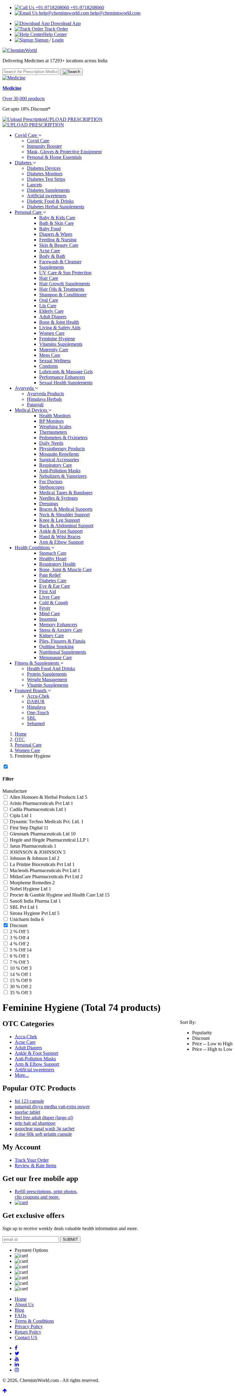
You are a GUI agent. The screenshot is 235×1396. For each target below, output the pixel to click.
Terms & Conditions (34, 1321)
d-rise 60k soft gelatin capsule (43, 1134)
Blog (19, 1310)
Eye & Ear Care (54, 586)
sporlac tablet (27, 1112)
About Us (24, 1304)
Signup (41, 39)
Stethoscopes (51, 487)
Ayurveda (25, 388)
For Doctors (50, 481)
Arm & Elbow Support (61, 542)
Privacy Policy (29, 1326)
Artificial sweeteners (46, 195)
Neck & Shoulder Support (64, 514)
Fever (44, 608)
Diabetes (24, 162)
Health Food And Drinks (51, 668)
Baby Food (50, 228)
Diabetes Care (52, 580)
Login (58, 39)
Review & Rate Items (35, 1165)
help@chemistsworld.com (114, 13)
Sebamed (36, 723)
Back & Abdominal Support (66, 525)
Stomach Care (52, 553)
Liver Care (49, 597)
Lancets (34, 184)
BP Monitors (51, 421)
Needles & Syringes (58, 498)
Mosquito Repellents (59, 454)
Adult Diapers (52, 316)
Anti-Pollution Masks (59, 470)
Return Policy (28, 1332)
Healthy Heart (52, 558)
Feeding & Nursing (57, 239)
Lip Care (47, 305)
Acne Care (49, 250)
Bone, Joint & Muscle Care (65, 569)
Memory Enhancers (58, 624)
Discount (18, 925)
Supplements (51, 267)
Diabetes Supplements (48, 190)
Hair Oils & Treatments (61, 289)
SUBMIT (70, 1239)
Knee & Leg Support (59, 520)
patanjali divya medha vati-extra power (52, 1106)
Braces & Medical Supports (65, 509)
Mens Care (49, 355)
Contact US (26, 1337)
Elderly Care (51, 311)
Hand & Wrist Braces (59, 536)
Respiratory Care (55, 465)
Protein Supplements (47, 674)
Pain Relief (50, 575)
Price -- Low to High (212, 1043)
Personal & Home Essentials (54, 157)
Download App (65, 23)
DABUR (36, 701)
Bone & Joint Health (59, 322)
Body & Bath (52, 256)
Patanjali (35, 404)
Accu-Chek (38, 696)
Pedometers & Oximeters (63, 437)
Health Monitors (55, 415)
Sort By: (188, 1022)
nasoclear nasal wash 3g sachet (44, 1128)
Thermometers (53, 432)
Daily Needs (51, 443)
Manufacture (14, 791)
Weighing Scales (55, 426)
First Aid (47, 591)
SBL (31, 718)
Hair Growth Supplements (64, 283)
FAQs (20, 1315)
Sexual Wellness (55, 360)
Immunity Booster (44, 146)
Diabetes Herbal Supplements (55, 206)
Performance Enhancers (62, 377)
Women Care (52, 333)
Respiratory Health (57, 564)
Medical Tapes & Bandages (65, 492)
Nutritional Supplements (62, 652)
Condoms (48, 366)
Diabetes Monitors (44, 173)
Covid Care (26, 135)
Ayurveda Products (45, 393)
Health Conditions (33, 547)
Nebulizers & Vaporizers (63, 476)
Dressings (48, 503)
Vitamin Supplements (47, 685)
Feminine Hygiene (57, 338)
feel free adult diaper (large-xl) (44, 1117)
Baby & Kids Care (57, 217)
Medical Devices (31, 410)
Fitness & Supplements (37, 663)
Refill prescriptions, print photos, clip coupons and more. (46, 1194)
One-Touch (38, 712)
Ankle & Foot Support (61, 531)
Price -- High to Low (212, 1049)
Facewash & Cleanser (60, 261)
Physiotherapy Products (62, 448)
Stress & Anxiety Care (60, 630)
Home (21, 733)
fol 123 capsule (29, 1101)
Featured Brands (31, 690)
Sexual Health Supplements (65, 382)
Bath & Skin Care (56, 223)
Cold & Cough (53, 602)
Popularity (202, 1032)
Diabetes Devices (44, 168)
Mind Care (49, 613)
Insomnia (48, 619)
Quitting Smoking (56, 646)
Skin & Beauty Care (58, 245)
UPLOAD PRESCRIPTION (74, 119)
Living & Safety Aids (59, 327)
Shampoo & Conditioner (63, 294)
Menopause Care (55, 657)
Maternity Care (53, 349)
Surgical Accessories (59, 459)
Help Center (55, 34)
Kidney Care (51, 635)
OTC (20, 739)
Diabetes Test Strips (46, 179)
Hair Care (48, 278)
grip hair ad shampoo (35, 1123)
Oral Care (48, 300)
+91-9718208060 (86, 7)
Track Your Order (32, 1160)
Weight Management (47, 679)
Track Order (55, 28)
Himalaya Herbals (44, 399)
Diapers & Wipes (55, 234)
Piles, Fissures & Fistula (62, 641)
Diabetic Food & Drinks (50, 201)
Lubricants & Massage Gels (66, 371)
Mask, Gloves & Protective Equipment (64, 151)
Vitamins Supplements (60, 344)
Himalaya (36, 707)
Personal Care (29, 212)
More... (22, 1075)
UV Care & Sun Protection (65, 272)
